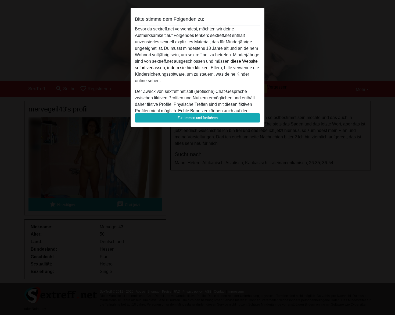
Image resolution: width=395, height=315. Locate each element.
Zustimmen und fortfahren (198, 118)
